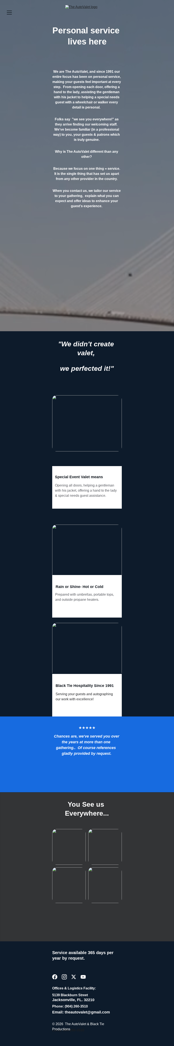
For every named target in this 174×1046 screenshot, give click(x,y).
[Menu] (9, 12)
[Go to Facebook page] (54, 976)
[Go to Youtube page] (83, 976)
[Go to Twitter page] (73, 976)
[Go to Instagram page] (64, 976)
